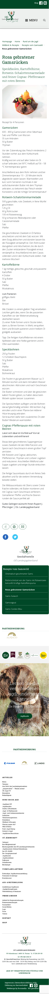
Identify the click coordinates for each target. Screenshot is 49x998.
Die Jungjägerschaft (9, 853)
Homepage (7, 41)
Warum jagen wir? (9, 824)
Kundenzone (7, 878)
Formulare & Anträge (12, 869)
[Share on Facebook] (6, 537)
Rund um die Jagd (30, 41)
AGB (34, 983)
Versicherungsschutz (9, 818)
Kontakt (6, 918)
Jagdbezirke (6, 806)
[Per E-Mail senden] (22, 526)
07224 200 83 (37, 953)
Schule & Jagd (7, 831)
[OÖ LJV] (24, 940)
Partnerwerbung (24, 749)
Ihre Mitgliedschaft (9, 844)
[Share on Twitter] (14, 537)
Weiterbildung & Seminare (11, 891)
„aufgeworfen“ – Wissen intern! (13, 789)
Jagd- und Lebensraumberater (13, 813)
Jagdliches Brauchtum (10, 833)
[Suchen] (44, 19)
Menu (33, 20)
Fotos (4, 911)
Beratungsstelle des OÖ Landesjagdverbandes (18, 847)
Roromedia (22, 988)
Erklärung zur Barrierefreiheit (16, 985)
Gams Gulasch (11, 596)
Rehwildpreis (6, 795)
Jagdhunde (24, 716)
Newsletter (6, 793)
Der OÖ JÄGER (7, 851)
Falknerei (5, 860)
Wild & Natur (6, 827)
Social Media (6, 907)
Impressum (9, 983)
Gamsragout (10, 602)
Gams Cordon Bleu (13, 609)
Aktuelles (7, 777)
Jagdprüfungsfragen (9, 889)
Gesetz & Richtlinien (9, 809)
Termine (5, 784)
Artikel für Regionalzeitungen (12, 900)
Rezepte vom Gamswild (32, 45)
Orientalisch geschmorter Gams (19, 573)
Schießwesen (7, 862)
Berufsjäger (6, 865)
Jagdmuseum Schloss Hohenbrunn (14, 849)
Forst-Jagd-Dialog (8, 829)
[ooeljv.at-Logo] (24, 17)
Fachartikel (6, 905)
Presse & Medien (9, 896)
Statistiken (6, 820)
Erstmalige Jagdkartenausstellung (14, 873)
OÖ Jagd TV (6, 791)
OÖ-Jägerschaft (9, 838)
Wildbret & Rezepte (10, 45)
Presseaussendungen (9, 902)
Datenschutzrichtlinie (23, 983)
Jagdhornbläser (8, 858)
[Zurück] (6, 526)
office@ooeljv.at (25, 957)
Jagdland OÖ (7, 804)
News (4, 782)
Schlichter (5, 815)
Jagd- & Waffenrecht (9, 811)
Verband (5, 842)
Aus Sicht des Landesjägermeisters (14, 786)
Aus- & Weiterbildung (12, 882)
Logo (4, 909)
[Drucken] (14, 526)
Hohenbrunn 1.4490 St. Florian (19, 953)
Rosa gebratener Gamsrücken (20, 589)
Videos (4, 914)
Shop (36, 3)
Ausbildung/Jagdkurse (10, 887)
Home (17, 41)
